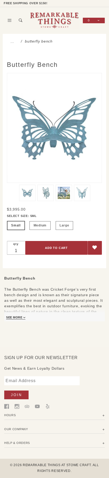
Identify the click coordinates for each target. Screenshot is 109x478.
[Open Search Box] (20, 20)
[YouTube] (37, 406)
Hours (10, 415)
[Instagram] (17, 406)
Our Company (16, 429)
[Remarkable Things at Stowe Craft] (54, 20)
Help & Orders (17, 442)
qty (15, 243)
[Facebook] (6, 406)
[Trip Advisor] (27, 406)
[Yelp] (47, 406)
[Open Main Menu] (9, 20)
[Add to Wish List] (95, 248)
